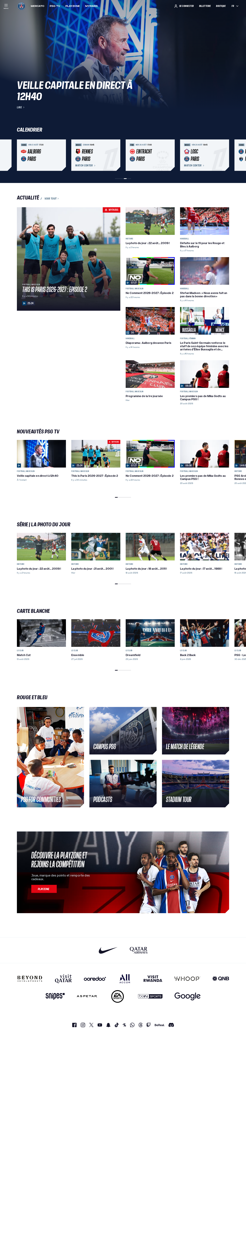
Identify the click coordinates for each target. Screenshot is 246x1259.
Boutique (221, 6)
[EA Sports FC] (117, 996)
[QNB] (220, 979)
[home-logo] (21, 6)
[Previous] (21, 155)
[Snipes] (55, 996)
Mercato (37, 6)
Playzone (72, 6)
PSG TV (55, 6)
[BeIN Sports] (150, 996)
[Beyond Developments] (30, 979)
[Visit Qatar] (63, 979)
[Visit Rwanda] (153, 979)
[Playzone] (44, 889)
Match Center (84, 165)
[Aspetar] (87, 996)
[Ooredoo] (95, 979)
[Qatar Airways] (138, 950)
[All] (125, 979)
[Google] (187, 996)
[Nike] (108, 950)
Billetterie (205, 6)
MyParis (91, 6)
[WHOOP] (187, 979)
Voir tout (51, 198)
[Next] (225, 155)
